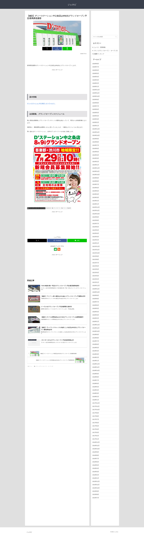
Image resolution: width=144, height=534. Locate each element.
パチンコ (64, 208)
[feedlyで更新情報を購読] (55, 249)
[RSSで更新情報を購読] (58, 249)
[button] (116, 37)
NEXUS (49, 208)
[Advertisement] (57, 59)
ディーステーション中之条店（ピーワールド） (41, 103)
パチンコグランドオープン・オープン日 (37, 208)
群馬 (70, 208)
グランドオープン (56, 208)
